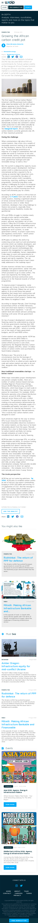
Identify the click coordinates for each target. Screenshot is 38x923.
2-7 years (14, 197)
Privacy (17, 895)
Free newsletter (19, 920)
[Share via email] (21, 56)
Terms (29, 893)
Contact (7, 893)
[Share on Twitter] (13, 56)
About (17, 891)
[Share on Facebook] (17, 56)
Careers (19, 893)
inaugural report (11, 129)
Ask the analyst (10, 511)
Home (8, 891)
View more (10, 804)
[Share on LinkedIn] (9, 56)
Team (26, 891)
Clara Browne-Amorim (14, 44)
